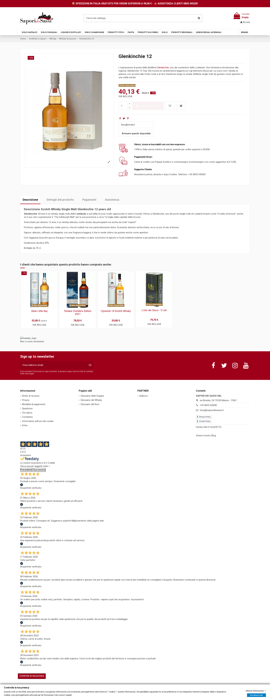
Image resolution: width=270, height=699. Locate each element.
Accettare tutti (256, 695)
